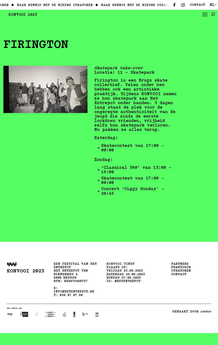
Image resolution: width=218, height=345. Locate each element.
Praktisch (181, 267)
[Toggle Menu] (204, 14)
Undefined (206, 311)
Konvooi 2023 (23, 14)
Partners (180, 264)
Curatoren (181, 270)
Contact (197, 5)
